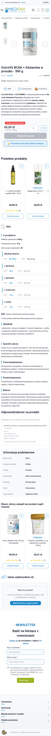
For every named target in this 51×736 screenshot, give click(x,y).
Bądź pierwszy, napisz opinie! (25, 603)
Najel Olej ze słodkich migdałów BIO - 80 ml (13, 192)
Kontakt (45, 2)
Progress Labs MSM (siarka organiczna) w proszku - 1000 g (38, 543)
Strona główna (6, 18)
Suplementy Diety (21, 18)
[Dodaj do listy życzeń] (44, 128)
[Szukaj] (33, 10)
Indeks (40, 76)
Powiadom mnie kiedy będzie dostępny (27, 143)
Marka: (3, 76)
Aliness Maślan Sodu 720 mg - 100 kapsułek (13, 542)
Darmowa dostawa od (15, 2)
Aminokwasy (35, 18)
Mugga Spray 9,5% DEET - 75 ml (38, 192)
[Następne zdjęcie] (45, 44)
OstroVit (10, 76)
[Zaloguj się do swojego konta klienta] (38, 10)
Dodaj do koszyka (25, 136)
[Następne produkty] (45, 538)
